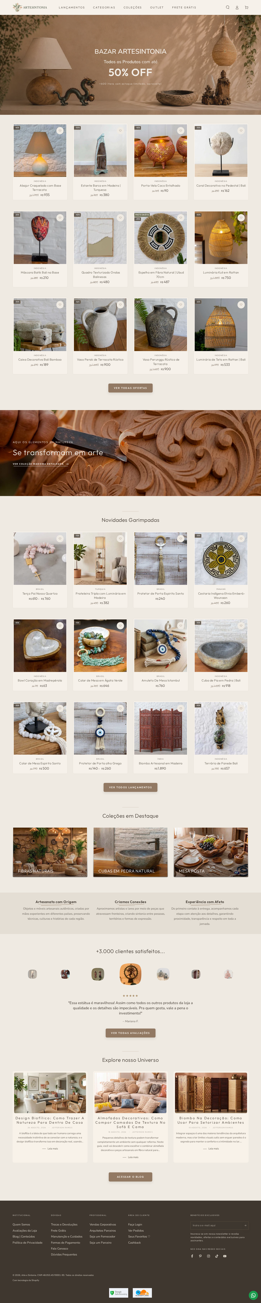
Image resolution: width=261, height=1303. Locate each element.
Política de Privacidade (27, 1243)
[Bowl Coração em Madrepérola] (40, 645)
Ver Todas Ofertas (130, 387)
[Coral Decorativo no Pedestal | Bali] (221, 150)
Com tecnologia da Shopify (26, 1280)
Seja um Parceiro (100, 1243)
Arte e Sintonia (28, 1275)
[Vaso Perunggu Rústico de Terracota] (160, 324)
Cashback (134, 1243)
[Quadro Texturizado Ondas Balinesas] (100, 237)
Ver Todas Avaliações (130, 1032)
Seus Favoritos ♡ (139, 1236)
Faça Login (135, 1224)
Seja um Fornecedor (102, 1236)
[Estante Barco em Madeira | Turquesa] (100, 150)
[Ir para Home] (30, 7)
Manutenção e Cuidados (66, 1236)
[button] (227, 7)
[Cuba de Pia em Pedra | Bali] (221, 645)
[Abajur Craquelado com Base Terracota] (40, 150)
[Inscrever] (246, 1225)
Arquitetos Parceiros (103, 1231)
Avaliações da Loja (25, 1231)
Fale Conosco (59, 1248)
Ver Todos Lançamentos (130, 787)
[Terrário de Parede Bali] (221, 728)
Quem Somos (21, 1224)
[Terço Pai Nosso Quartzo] (40, 558)
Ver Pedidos (136, 1231)
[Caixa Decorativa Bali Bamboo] (40, 324)
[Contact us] (253, 1295)
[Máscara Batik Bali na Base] (40, 237)
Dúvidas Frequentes (64, 1254)
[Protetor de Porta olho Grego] (100, 728)
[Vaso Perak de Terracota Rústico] (100, 324)
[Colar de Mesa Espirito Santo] (40, 728)
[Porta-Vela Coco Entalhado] (160, 150)
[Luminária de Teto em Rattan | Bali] (221, 324)
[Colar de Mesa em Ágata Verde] (100, 645)
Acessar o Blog (130, 1176)
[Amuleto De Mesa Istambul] (160, 645)
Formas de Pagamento (65, 1243)
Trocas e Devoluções (64, 1224)
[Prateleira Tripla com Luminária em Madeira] (100, 558)
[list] (130, 912)
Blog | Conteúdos (24, 1236)
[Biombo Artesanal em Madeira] (160, 728)
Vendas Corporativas (103, 1224)
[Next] (236, 974)
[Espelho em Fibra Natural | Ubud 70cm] (160, 237)
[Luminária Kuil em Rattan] (221, 237)
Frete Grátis (58, 1231)
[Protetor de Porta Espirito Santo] (160, 558)
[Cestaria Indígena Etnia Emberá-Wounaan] (221, 558)
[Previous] (24, 974)
